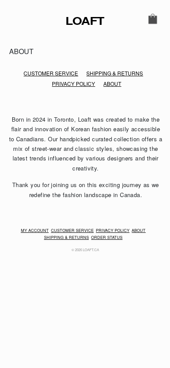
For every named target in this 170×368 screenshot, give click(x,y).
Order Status (106, 237)
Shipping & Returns (114, 73)
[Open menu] (17, 20)
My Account (35, 230)
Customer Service (51, 73)
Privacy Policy (73, 83)
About (112, 83)
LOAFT (67, 20)
